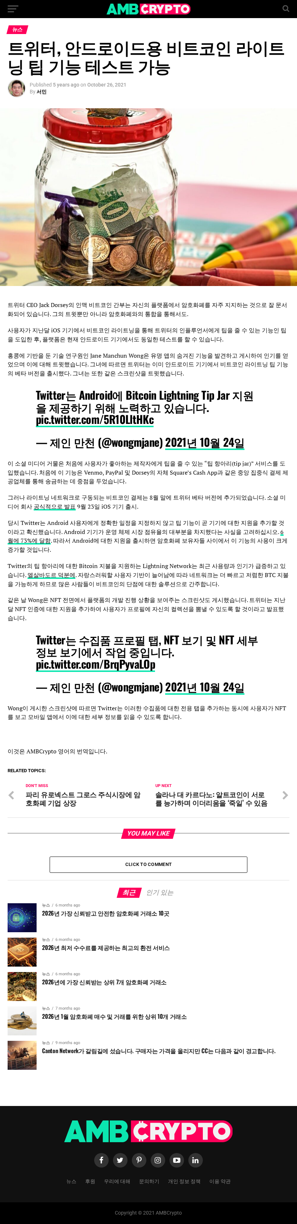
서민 (42, 91)
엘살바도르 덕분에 (51, 575)
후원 (90, 1181)
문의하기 (149, 1181)
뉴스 (71, 1181)
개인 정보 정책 (184, 1181)
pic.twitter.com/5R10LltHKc (95, 419)
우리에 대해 (117, 1181)
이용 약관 (220, 1181)
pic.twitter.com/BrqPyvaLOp (95, 664)
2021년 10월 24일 (204, 442)
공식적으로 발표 (55, 506)
